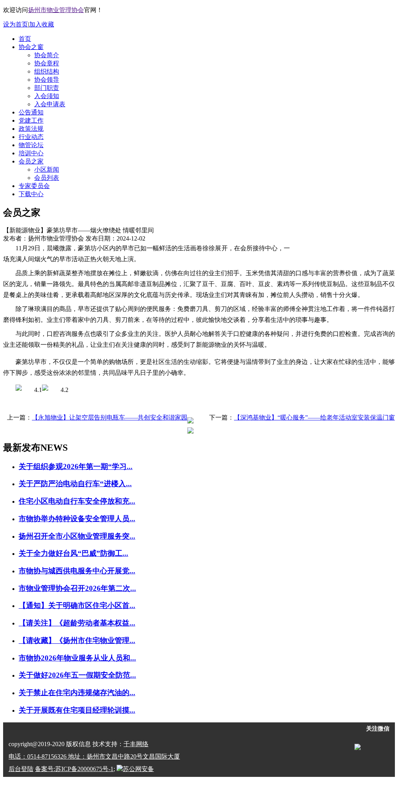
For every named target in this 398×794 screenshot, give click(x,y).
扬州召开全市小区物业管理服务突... (77, 536)
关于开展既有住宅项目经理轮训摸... (77, 710)
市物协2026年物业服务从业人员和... (77, 658)
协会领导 (46, 79)
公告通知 (31, 112)
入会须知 (46, 96)
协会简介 (46, 55)
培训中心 (31, 153)
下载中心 (31, 194)
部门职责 (46, 87)
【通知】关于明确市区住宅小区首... (77, 605)
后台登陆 (21, 769)
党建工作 (31, 120)
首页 (25, 38)
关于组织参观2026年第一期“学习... (76, 466)
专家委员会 (34, 186)
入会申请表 (49, 104)
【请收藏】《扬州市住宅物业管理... (77, 640)
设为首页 (15, 24)
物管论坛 (31, 145)
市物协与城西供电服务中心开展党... (77, 571)
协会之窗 (31, 47)
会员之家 (31, 161)
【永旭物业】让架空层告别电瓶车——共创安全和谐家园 (109, 417)
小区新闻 (46, 169)
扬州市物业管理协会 (56, 10)
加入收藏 (41, 24)
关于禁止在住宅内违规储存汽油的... (77, 693)
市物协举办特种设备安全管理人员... (77, 519)
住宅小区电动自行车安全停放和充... (77, 501)
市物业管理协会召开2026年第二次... (77, 588)
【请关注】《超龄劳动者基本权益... (77, 623)
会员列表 (46, 177)
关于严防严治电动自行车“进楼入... (75, 484)
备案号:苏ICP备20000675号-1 (74, 769)
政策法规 (31, 128)
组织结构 (46, 71)
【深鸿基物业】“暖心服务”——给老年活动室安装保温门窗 (314, 417)
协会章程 (46, 63)
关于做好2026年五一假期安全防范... (77, 675)
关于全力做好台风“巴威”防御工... (73, 553)
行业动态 (31, 137)
